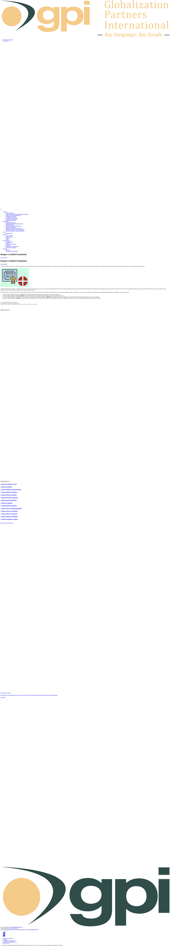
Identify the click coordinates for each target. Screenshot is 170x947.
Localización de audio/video (12, 219)
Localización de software (11, 216)
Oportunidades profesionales (12, 251)
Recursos (5, 234)
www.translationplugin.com (20, 929)
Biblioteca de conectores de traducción (14, 228)
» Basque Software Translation (9, 513)
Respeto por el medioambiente (12, 246)
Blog (4, 232)
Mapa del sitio (6, 943)
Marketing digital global (11, 220)
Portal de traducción (10, 224)
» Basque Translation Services (9, 484)
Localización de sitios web (11, 217)
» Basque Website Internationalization (11, 489)
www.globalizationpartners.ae (32, 929)
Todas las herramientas (10, 222)
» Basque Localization (7, 503)
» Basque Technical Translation (9, 516)
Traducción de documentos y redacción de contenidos (17, 214)
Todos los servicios (10, 213)
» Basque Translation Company (9, 519)
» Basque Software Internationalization (11, 508)
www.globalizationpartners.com (7, 929)
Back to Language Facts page (7, 522)
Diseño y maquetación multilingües (13, 215)
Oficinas (7, 250)
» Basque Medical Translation (9, 505)
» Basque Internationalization (9, 500)
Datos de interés (9, 236)
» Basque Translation (6, 487)
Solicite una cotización (8, 39)
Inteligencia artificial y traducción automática (15, 229)
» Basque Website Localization (9, 492)
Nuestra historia (9, 241)
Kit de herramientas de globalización (13, 226)
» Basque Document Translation (9, 497)
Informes (8, 238)
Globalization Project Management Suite (14, 223)
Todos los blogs (9, 233)
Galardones (8, 242)
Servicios (5, 211)
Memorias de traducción (11, 227)
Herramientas (6, 221)
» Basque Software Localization (9, 511)
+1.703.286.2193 (14, 928)
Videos (7, 239)
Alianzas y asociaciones (11, 244)
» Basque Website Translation (9, 495)
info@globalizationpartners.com (15, 927)
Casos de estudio (9, 235)
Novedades (8, 245)
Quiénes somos (6, 240)
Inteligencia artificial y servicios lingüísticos (15, 230)
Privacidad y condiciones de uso (10, 941)
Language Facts (4, 257)
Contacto (5, 248)
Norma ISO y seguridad (11, 247)
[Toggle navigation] (1, 209)
